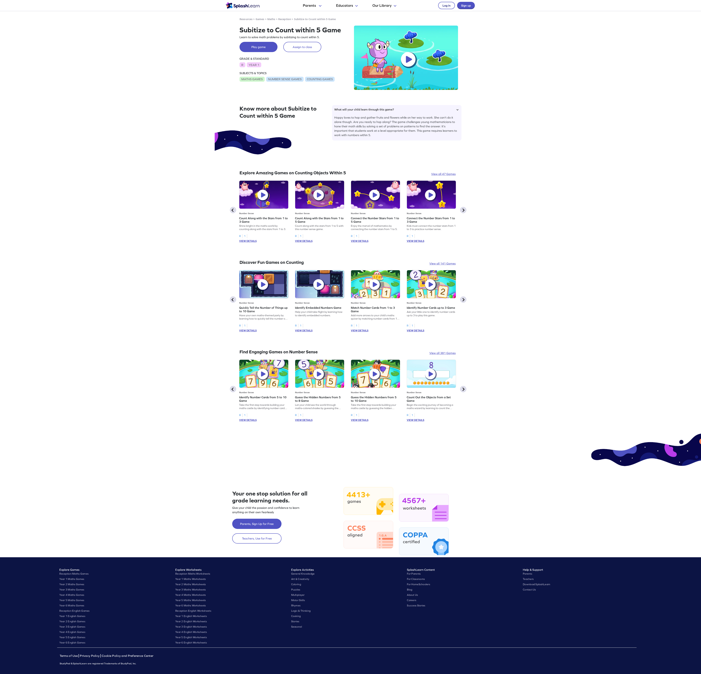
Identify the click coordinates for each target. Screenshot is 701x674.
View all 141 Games (442, 263)
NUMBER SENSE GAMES (285, 79)
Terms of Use (69, 656)
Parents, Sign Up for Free (257, 523)
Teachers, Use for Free (257, 538)
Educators (344, 5)
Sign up (466, 5)
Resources (246, 19)
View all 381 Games (442, 353)
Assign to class (302, 47)
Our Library (382, 5)
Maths (271, 19)
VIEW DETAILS (248, 241)
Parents (310, 5)
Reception (284, 19)
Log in (447, 5)
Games (260, 19)
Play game (258, 47)
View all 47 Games (443, 174)
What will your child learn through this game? (364, 109)
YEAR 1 (254, 65)
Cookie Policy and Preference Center (128, 656)
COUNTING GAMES (320, 79)
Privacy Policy (89, 656)
